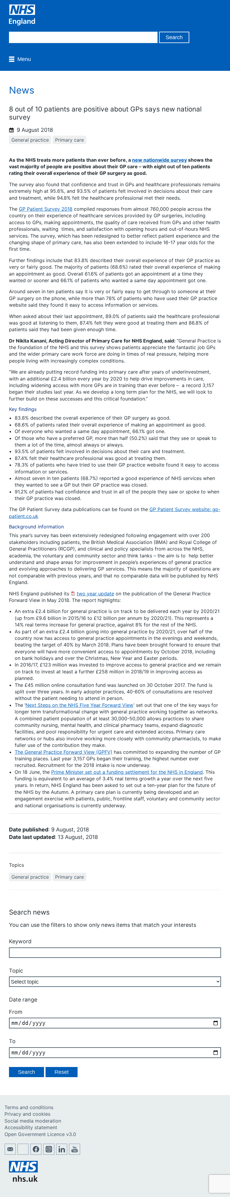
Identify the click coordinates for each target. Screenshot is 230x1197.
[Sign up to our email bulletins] (10, 1153)
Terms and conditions (28, 1107)
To (12, 1041)
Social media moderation (32, 1121)
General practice (30, 140)
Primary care (69, 140)
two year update (95, 594)
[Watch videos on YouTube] (74, 1153)
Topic (16, 970)
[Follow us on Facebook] (36, 1153)
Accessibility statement (30, 1127)
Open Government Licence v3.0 (40, 1134)
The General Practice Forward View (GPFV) (63, 752)
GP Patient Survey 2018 (45, 209)
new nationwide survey (159, 160)
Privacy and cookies (27, 1114)
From (15, 1012)
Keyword (20, 941)
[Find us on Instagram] (49, 1153)
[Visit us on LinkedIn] (61, 1153)
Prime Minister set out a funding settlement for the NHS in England (127, 772)
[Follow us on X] (23, 1153)
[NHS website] (23, 1180)
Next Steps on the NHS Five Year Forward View (79, 705)
